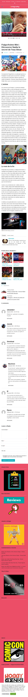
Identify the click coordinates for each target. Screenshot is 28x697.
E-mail (3, 445)
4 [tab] (13, 38)
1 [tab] (8, 38)
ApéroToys (23, 1)
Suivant (25, 24)
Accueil (3, 1)
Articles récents (10, 235)
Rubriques (8, 1)
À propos (4, 235)
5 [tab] (14, 38)
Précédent (3, 24)
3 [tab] (11, 38)
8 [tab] (19, 38)
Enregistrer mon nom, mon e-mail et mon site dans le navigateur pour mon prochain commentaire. (14, 456)
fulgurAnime (6, 285)
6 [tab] (16, 38)
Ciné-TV (3, 283)
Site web (3, 450)
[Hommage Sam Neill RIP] (14, 24)
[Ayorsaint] (5, 241)
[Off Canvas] (2, 6)
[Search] (14, 3)
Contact (12, 1)
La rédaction (18, 1)
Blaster (2, 551)
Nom (2, 440)
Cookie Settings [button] (6, 693)
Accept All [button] (13, 693)
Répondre (9, 318)
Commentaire (4, 429)
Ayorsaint (5, 52)
